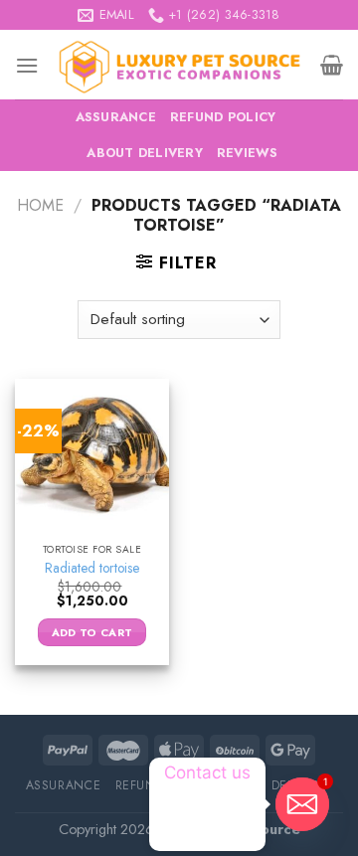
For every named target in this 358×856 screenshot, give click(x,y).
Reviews (247, 152)
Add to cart (92, 632)
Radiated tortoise (92, 569)
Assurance (116, 116)
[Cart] (331, 64)
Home (40, 205)
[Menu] (27, 65)
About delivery (145, 152)
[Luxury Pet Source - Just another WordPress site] (179, 64)
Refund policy (222, 116)
